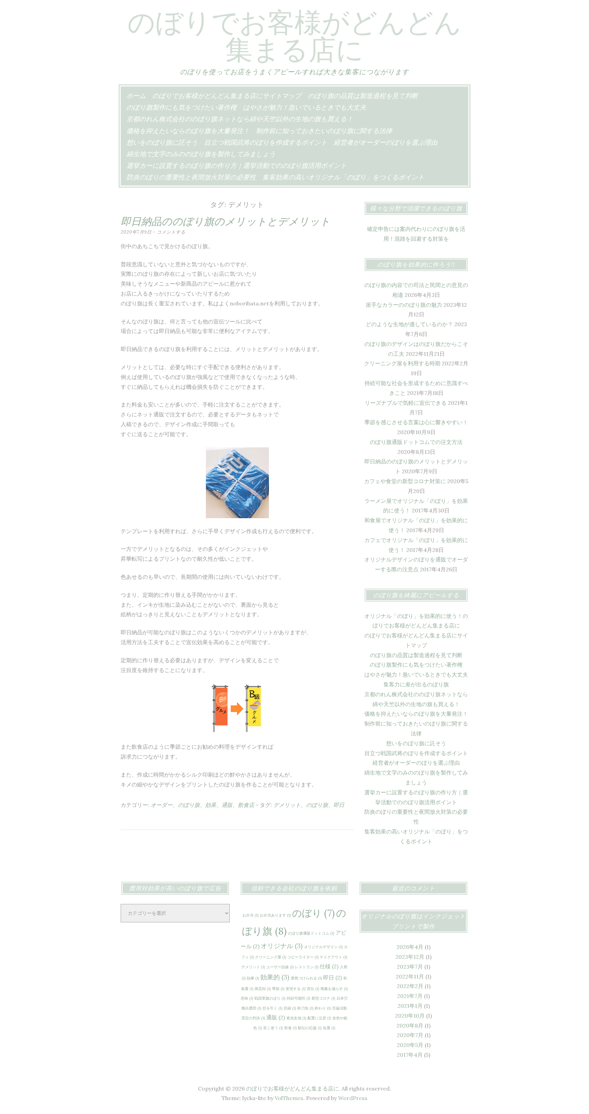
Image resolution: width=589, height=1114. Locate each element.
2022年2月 (410, 986)
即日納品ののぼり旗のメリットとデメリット (225, 221)
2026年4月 (409, 946)
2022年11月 (410, 976)
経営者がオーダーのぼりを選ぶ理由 (385, 142)
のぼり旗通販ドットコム (311, 933)
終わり (323, 1008)
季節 (278, 988)
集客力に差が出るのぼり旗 (416, 684)
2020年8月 (409, 1025)
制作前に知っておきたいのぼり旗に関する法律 (324, 131)
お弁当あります (275, 915)
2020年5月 (410, 1044)
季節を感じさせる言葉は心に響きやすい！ (416, 422)
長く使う (273, 1027)
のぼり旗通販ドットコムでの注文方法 (416, 442)
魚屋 (329, 1027)
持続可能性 (298, 998)
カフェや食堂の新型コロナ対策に (405, 481)
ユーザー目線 (279, 967)
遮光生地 (296, 1018)
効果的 (274, 977)
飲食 (290, 1027)
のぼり (313, 913)
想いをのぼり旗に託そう (162, 142)
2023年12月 (409, 956)
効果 (210, 804)
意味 (247, 998)
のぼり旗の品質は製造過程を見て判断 (363, 96)
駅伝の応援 (309, 1027)
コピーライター (302, 957)
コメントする (171, 232)
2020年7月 (410, 1035)
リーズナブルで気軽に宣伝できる (406, 402)
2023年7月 (410, 966)
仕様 (329, 966)
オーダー (161, 804)
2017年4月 (410, 1054)
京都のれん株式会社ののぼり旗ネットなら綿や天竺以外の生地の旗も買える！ (239, 119)
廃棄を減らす (334, 988)
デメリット (287, 804)
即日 (338, 804)
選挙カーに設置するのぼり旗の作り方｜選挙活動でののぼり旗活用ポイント (236, 165)
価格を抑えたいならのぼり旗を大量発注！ (188, 131)
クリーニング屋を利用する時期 (402, 363)
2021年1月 (410, 1005)
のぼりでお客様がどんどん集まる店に (294, 36)
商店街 (263, 988)
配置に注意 (319, 1018)
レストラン (306, 967)
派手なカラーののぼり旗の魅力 (404, 304)
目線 (290, 1008)
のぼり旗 (189, 804)
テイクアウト (333, 957)
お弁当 (250, 915)
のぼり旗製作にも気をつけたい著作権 (181, 107)
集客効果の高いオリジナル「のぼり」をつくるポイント (343, 177)
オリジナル (282, 946)
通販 (227, 804)
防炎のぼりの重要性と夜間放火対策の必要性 (191, 177)
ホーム (136, 96)
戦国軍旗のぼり (269, 998)
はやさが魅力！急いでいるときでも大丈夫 (304, 107)
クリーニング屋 (270, 957)
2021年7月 (410, 995)
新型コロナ (323, 998)
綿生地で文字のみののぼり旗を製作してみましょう (200, 154)
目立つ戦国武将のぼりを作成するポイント (265, 142)
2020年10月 (410, 1015)
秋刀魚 (305, 1008)
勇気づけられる (306, 978)
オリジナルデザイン (323, 946)
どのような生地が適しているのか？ (409, 324)
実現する (295, 988)
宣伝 (313, 988)
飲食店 (246, 804)
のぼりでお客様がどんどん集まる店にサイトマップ (226, 96)
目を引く (272, 1008)
